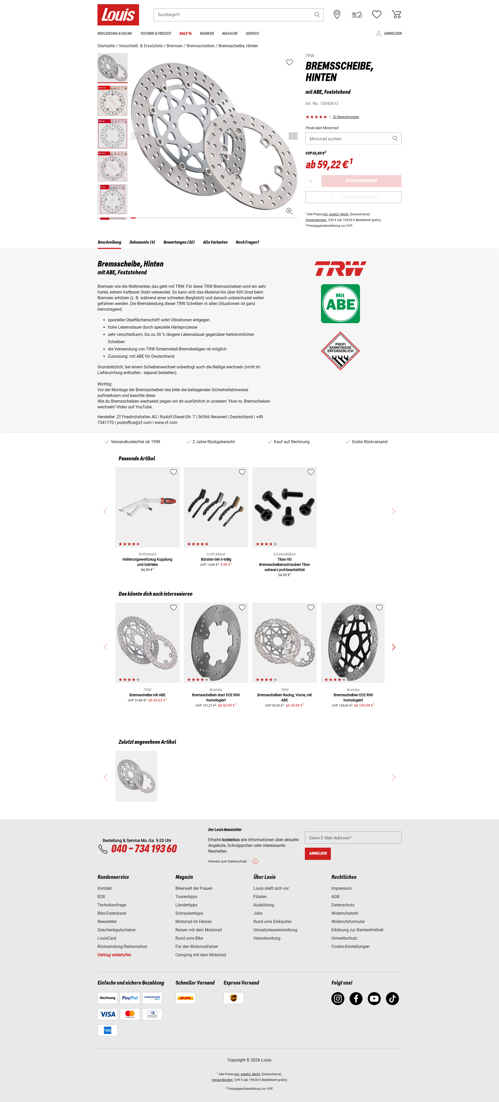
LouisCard (106, 938)
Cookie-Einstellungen (350, 946)
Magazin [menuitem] (229, 33)
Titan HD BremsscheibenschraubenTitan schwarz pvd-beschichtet (284, 564)
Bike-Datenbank (111, 913)
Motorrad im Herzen (193, 921)
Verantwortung (266, 938)
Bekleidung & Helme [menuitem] (114, 33)
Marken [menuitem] (207, 33)
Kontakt (104, 888)
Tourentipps (186, 896)
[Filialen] (337, 14)
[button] (317, 15)
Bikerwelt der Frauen (194, 888)
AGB (335, 896)
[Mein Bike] (357, 14)
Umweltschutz (344, 938)
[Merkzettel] (376, 14)
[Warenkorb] (396, 14)
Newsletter (107, 921)
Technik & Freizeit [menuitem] (155, 33)
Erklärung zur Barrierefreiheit (357, 929)
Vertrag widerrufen (114, 954)
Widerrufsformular (348, 921)
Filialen (260, 896)
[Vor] (293, 136)
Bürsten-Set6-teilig (216, 559)
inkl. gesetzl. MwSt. (336, 214)
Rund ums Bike (189, 938)
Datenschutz (342, 904)
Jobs (257, 913)
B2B (101, 896)
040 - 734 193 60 (143, 849)
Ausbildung (263, 904)
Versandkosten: (316, 220)
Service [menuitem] (252, 33)
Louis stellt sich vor (271, 888)
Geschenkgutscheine (116, 929)
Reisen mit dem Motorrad (198, 929)
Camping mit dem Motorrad (200, 954)
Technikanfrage (111, 904)
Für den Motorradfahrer (196, 946)
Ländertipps (186, 904)
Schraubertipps (189, 913)
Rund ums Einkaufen (272, 921)
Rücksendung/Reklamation (122, 946)
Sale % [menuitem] (185, 33)
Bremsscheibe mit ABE (147, 695)
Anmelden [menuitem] (393, 33)
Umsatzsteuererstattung (275, 929)
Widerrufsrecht (344, 913)
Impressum (341, 888)
